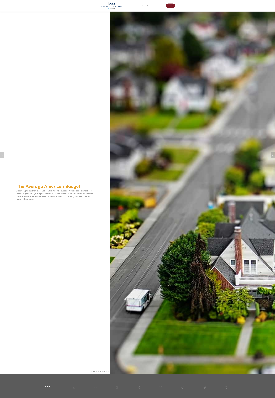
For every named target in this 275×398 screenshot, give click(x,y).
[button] (138, 5)
